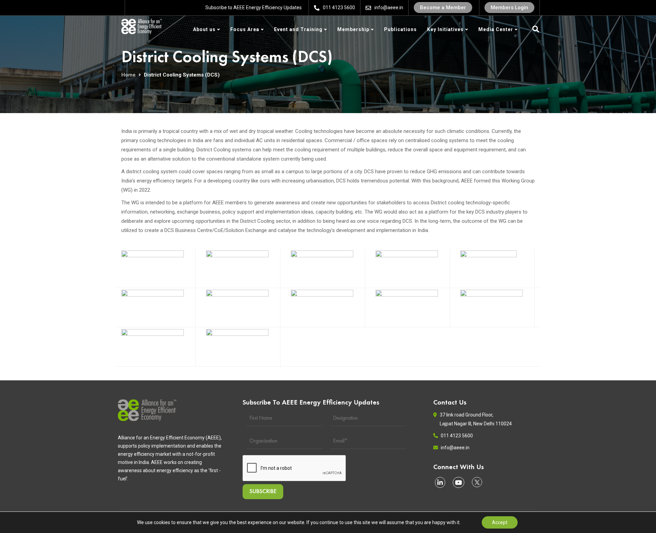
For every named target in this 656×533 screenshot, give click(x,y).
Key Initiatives (445, 29)
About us (204, 29)
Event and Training (298, 29)
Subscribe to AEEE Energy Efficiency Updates (253, 7)
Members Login (509, 7)
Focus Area (244, 29)
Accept (499, 522)
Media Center (495, 29)
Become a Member (443, 7)
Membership (353, 29)
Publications (400, 29)
